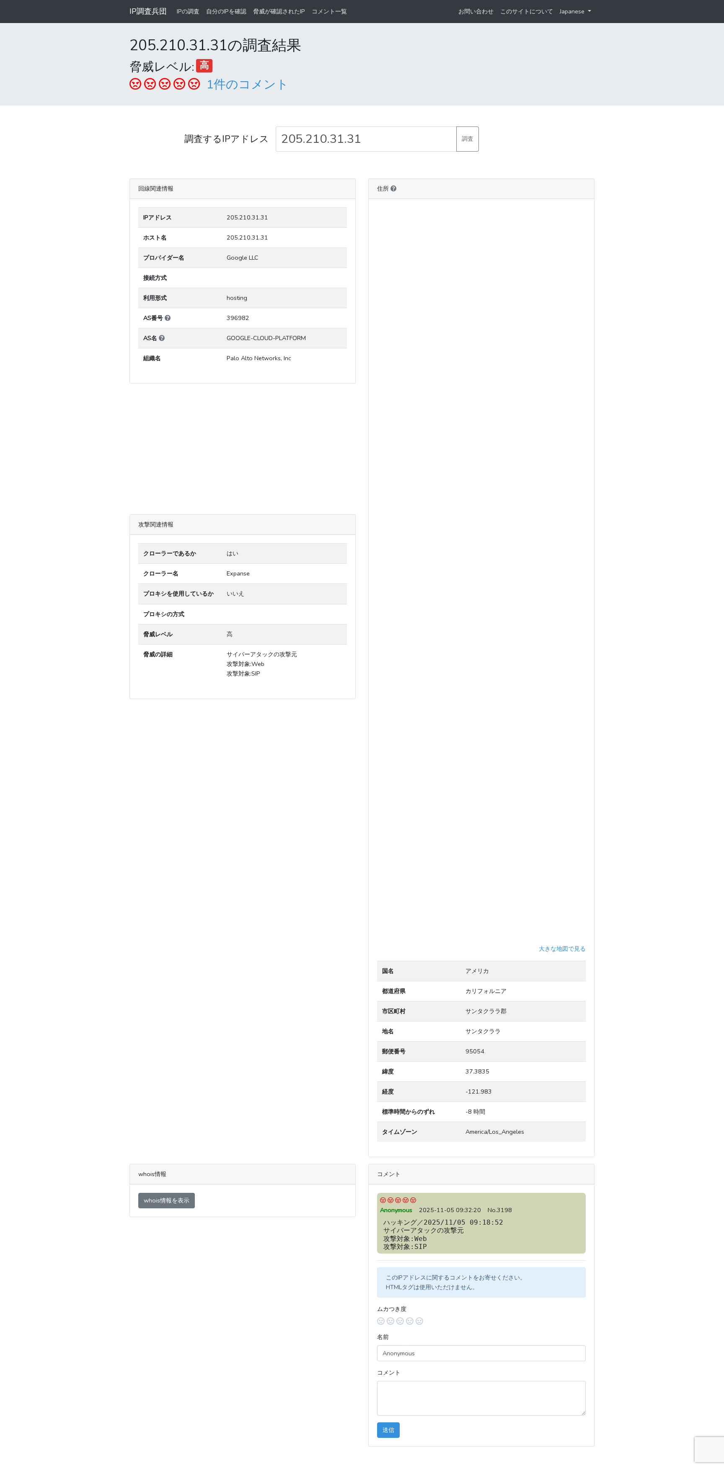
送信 (388, 1430)
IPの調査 (188, 11)
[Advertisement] (242, 449)
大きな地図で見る (562, 948)
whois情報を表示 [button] (166, 1200)
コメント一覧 (329, 11)
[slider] (481, 1321)
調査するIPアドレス (226, 139)
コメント (389, 1372)
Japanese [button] (573, 11)
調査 (467, 138)
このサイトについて (526, 11)
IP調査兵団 (148, 11)
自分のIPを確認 (226, 11)
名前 (383, 1337)
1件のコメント (248, 84)
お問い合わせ (476, 11)
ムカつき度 (391, 1309)
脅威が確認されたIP (279, 11)
